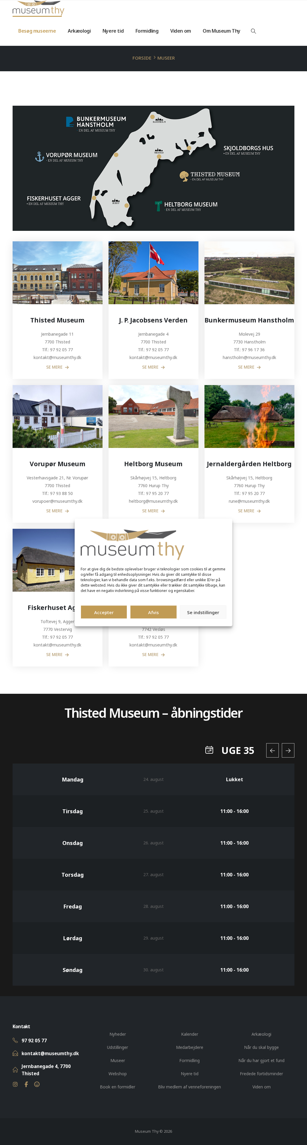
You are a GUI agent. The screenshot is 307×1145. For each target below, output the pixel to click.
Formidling (147, 31)
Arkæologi (79, 31)
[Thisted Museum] (58, 272)
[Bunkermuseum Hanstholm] (249, 272)
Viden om (180, 31)
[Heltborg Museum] (153, 416)
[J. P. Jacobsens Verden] (153, 272)
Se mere (55, 367)
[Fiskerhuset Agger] (58, 560)
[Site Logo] (38, 8)
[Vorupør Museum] (58, 416)
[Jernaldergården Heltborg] (249, 416)
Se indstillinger (203, 612)
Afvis (153, 612)
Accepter (104, 612)
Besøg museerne (37, 31)
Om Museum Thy (221, 31)
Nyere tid (113, 31)
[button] (253, 31)
